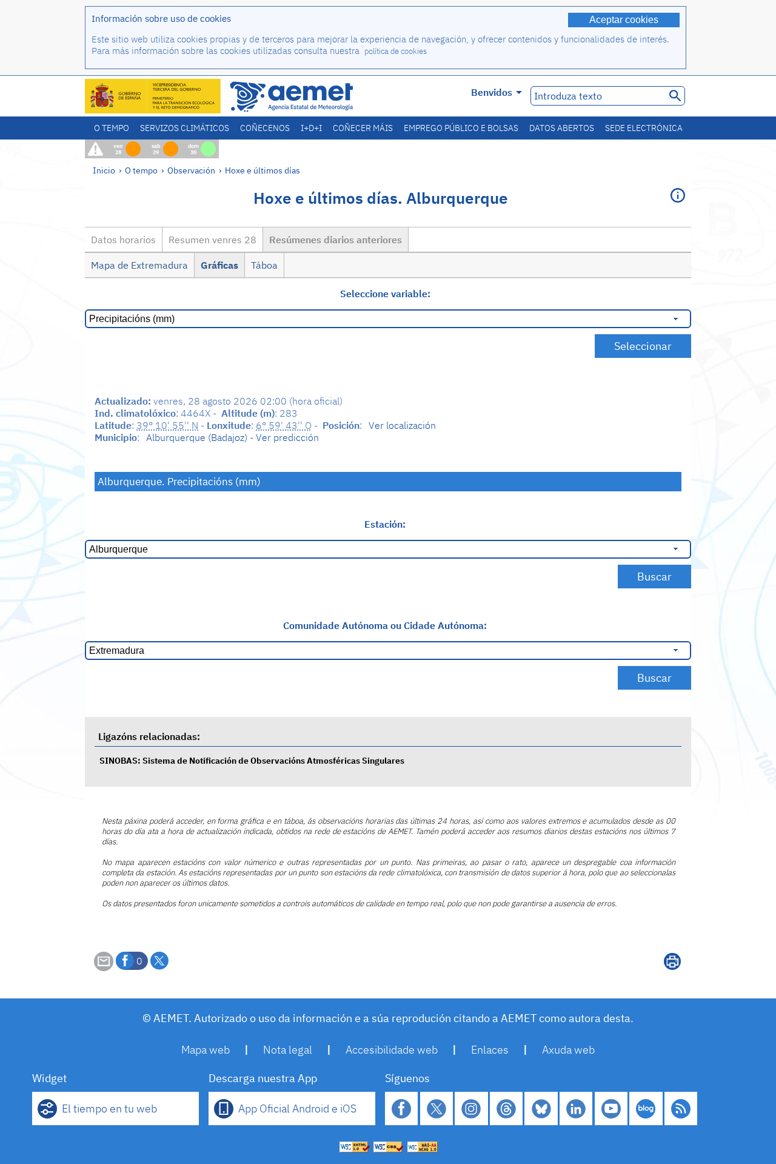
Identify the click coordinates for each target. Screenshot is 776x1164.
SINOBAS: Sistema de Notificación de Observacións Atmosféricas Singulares (251, 760)
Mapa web (205, 1050)
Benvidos (491, 92)
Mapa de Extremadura (139, 265)
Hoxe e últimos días (262, 170)
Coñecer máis (363, 128)
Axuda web (568, 1050)
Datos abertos (561, 128)
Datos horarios (123, 240)
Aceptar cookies (623, 20)
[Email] (103, 967)
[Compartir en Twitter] (159, 961)
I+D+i (311, 128)
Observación (191, 170)
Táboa (264, 265)
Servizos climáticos (184, 128)
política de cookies (395, 51)
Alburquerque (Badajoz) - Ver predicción (232, 437)
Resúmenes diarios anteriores (335, 240)
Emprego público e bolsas (461, 128)
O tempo (111, 128)
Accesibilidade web (392, 1050)
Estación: (385, 524)
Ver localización (402, 425)
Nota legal (287, 1050)
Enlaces (490, 1050)
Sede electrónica (644, 128)
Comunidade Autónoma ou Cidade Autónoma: (385, 625)
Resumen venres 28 (212, 240)
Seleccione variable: (385, 294)
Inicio (104, 170)
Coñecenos (265, 128)
